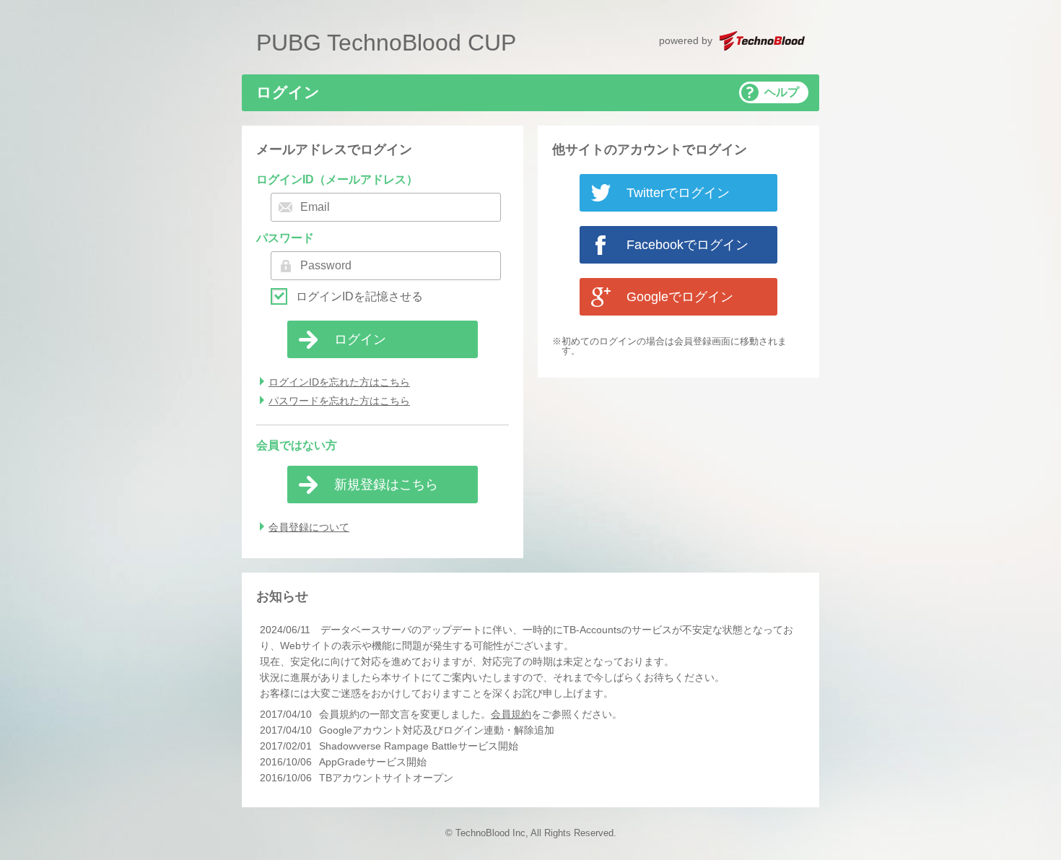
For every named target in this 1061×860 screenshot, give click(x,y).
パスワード (285, 238)
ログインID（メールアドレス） (337, 179)
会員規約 (511, 714)
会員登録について (308, 527)
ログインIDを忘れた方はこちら (339, 382)
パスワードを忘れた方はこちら (339, 401)
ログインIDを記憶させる (359, 297)
